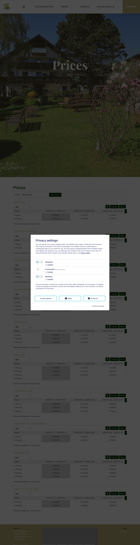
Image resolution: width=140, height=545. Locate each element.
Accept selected (45, 298)
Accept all (94, 298)
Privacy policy (85, 253)
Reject (70, 298)
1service (49, 265)
